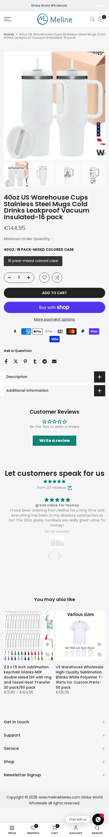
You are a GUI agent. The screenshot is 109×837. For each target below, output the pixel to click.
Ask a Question (18, 350)
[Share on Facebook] (6, 361)
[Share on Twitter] (15, 361)
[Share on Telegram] (44, 361)
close (100, 5)
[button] (50, 555)
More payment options (54, 319)
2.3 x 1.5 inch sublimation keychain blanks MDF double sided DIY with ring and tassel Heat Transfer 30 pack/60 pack (27, 677)
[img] (54, 481)
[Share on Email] (54, 361)
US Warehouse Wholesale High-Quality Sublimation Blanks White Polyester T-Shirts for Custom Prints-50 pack (79, 677)
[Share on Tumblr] (35, 361)
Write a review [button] (54, 440)
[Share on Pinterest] (25, 361)
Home (9, 34)
